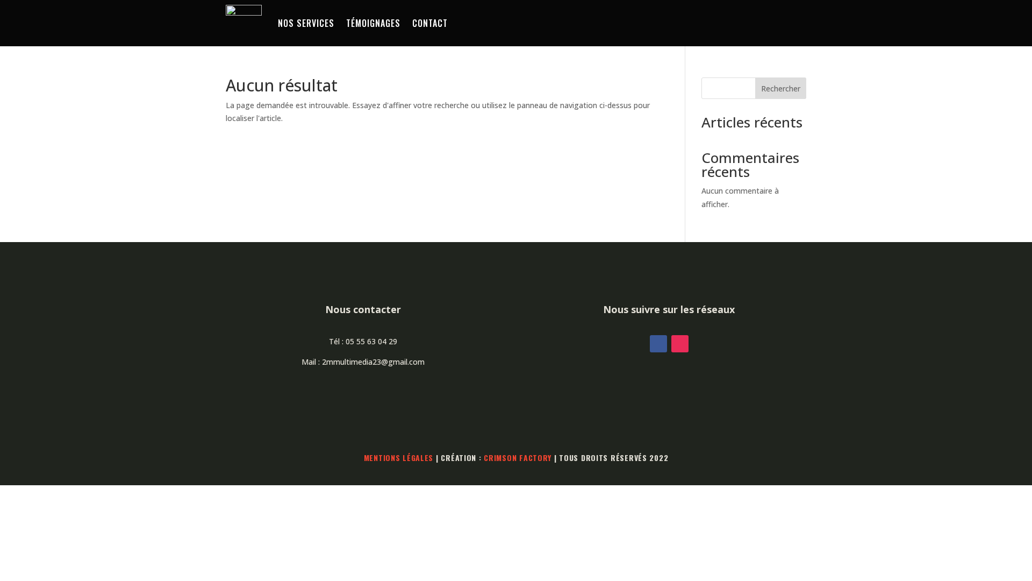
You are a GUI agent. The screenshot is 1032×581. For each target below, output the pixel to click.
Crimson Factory (517, 457)
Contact (430, 23)
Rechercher (780, 88)
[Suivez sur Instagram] (680, 343)
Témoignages (373, 23)
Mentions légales (399, 457)
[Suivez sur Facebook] (658, 343)
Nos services (306, 23)
